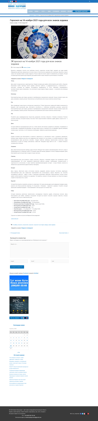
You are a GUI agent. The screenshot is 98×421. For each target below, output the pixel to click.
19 (16, 343)
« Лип (18, 352)
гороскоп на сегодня (39, 224)
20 (19, 343)
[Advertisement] (40, 396)
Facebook (25, 273)
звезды (46, 224)
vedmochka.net (14, 218)
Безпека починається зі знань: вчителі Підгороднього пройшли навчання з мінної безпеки (18, 376)
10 (10, 340)
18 (13, 343)
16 (27, 340)
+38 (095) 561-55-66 (29, 415)
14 (21, 340)
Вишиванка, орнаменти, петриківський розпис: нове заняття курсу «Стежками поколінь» (17, 363)
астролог (20, 224)
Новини (12, 22)
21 (21, 343)
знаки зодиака (51, 224)
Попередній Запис (15, 233)
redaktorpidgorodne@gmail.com (33, 417)
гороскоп (31, 224)
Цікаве (15, 22)
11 (13, 340)
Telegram (23, 78)
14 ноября (14, 224)
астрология (25, 224)
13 (19, 340)
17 (10, 343)
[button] (89, 1)
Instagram (30, 78)
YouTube (36, 273)
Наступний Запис (64, 233)
